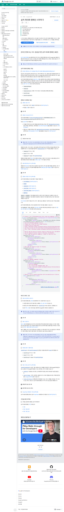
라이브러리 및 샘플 (13, 4)
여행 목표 (52, 42)
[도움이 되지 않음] (59, 17)
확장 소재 (27, 308)
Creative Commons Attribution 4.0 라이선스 (41, 454)
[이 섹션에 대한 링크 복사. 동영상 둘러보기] (32, 417)
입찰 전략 (25, 121)
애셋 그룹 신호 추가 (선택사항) (29, 365)
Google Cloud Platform (22, 500)
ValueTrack (36, 394)
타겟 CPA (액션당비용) (43, 125)
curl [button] (47, 212)
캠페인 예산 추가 (26, 102)
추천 (30, 404)
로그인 (61, 1)
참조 (7, 4)
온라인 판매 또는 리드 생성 (28, 42)
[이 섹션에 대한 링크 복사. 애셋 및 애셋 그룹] (31, 296)
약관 (19, 509)
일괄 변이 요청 (36, 79)
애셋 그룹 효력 (26, 409)
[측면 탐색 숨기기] (15, 509)
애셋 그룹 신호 (26, 411)
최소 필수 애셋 (34, 337)
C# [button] (26, 212)
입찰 (24, 407)
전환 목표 (27, 166)
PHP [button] (30, 212)
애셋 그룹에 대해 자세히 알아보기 (31, 327)
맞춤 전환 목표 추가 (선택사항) (29, 163)
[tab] (23, 212)
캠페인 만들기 (38, 159)
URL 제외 (28, 209)
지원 (24, 4)
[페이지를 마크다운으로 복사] (26, 23)
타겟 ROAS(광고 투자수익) (33, 131)
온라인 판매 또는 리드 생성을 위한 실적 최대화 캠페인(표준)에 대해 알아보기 (39, 71)
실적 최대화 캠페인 (25, 57)
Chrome (20, 496)
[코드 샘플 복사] (59, 215)
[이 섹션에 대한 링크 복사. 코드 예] (27, 111)
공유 (27, 107)
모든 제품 (20, 504)
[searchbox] (8, 9)
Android (19, 494)
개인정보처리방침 (24, 509)
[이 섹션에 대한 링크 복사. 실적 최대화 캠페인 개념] (34, 68)
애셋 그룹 (23, 324)
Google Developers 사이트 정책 (48, 456)
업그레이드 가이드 (46, 46)
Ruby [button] (39, 212)
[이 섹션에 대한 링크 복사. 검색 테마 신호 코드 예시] (34, 388)
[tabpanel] (40, 253)
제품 (24, 16)
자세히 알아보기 (44, 105)
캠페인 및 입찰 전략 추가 (28, 115)
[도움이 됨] (57, 17)
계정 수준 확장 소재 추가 (28, 298)
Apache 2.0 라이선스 (23, 456)
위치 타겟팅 (23, 201)
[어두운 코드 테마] (57, 215)
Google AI (20, 502)
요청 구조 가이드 (26, 83)
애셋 (32, 158)
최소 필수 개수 (44, 303)
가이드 (3, 4)
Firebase (20, 498)
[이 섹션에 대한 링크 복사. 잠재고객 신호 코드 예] (33, 384)
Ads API (11, 1)
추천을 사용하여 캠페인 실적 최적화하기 (31, 401)
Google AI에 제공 (29, 376)
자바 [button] (23, 212)
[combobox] (42, 1)
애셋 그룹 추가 (26, 321)
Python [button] (34, 212)
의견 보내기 (56, 20)
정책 (20, 4)
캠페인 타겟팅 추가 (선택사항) (29, 176)
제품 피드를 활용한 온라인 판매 (42, 42)
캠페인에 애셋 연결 (27, 138)
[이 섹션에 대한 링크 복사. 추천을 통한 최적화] (31, 399)
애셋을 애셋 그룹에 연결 (28, 347)
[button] (8, 17)
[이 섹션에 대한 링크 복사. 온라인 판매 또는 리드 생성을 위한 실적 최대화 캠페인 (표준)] (22, 54)
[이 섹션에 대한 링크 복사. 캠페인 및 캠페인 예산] (33, 100)
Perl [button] (43, 212)
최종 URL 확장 (38, 207)
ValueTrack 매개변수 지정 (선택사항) (30, 392)
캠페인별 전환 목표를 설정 (46, 167)
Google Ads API (29, 16)
